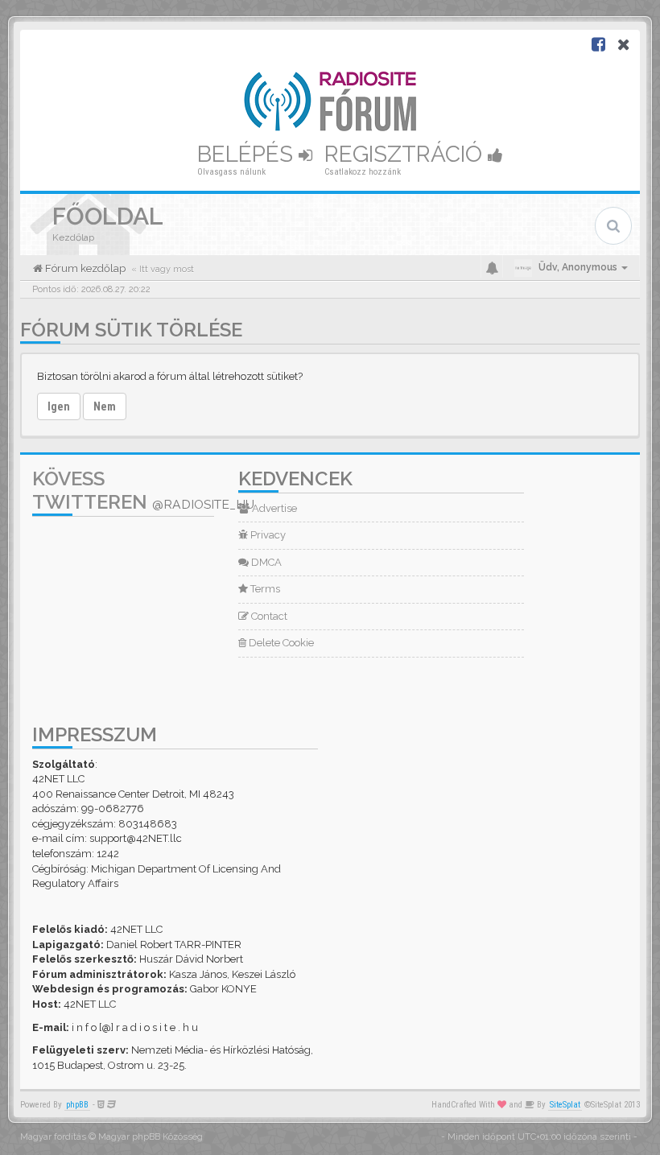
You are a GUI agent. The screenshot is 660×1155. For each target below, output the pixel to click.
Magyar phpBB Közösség (150, 1137)
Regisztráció (406, 154)
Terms (264, 589)
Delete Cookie (280, 643)
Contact (268, 616)
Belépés (248, 154)
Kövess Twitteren (143, 490)
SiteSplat (565, 1104)
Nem (104, 406)
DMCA (265, 562)
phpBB (77, 1104)
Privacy (267, 535)
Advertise (273, 508)
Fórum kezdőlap (84, 268)
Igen (58, 406)
